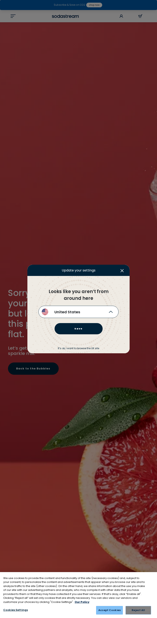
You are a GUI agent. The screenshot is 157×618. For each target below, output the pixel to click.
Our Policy (82, 602)
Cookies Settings (15, 610)
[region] (78, 595)
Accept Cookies (109, 610)
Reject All (138, 610)
